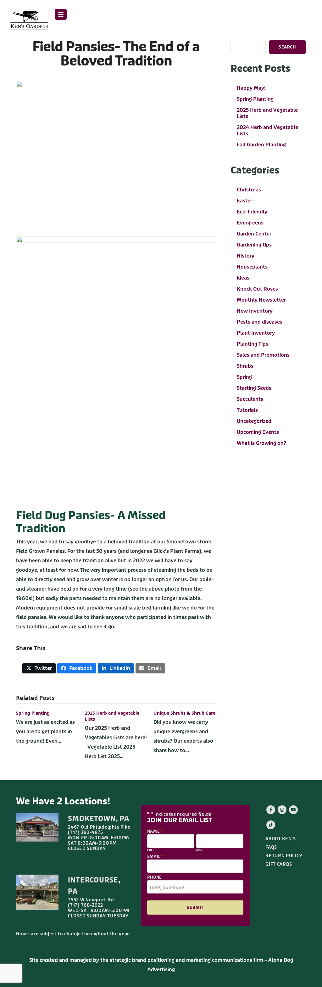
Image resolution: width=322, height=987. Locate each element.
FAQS (271, 847)
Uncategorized (254, 421)
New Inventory (255, 311)
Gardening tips (254, 244)
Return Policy (283, 856)
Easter (244, 200)
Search (287, 47)
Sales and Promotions (263, 355)
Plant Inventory (256, 333)
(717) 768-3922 (85, 905)
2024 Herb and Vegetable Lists (267, 130)
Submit (195, 907)
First (150, 850)
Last (199, 850)
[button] (61, 14)
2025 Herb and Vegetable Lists (267, 113)
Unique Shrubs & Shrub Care (184, 713)
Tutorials (247, 410)
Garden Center (254, 233)
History (245, 255)
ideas (243, 278)
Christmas (249, 189)
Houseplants (252, 267)
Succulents (250, 399)
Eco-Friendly (252, 211)
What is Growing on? (261, 443)
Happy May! (251, 88)
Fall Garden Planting (261, 144)
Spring (244, 377)
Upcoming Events (258, 432)
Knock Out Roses (257, 289)
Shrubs (245, 366)
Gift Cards (278, 864)
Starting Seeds (254, 388)
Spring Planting (33, 713)
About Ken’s (280, 839)
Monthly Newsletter (261, 300)
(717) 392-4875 (85, 832)
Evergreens (250, 222)
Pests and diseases (259, 322)
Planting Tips (252, 344)
